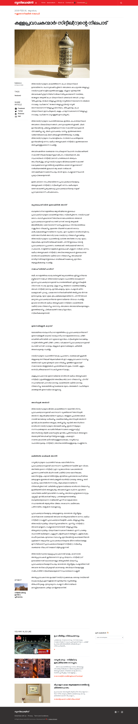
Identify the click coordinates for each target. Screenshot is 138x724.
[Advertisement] (52, 612)
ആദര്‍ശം (32, 11)
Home (43, 3)
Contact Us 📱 (71, 3)
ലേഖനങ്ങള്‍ (51, 3)
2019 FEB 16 (20, 11)
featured (18, 96)
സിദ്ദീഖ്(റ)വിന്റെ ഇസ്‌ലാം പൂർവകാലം (20, 595)
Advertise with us (20, 716)
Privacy (30, 716)
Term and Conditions (41, 716)
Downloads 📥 (82, 3)
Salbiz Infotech (53, 719)
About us (61, 3)
